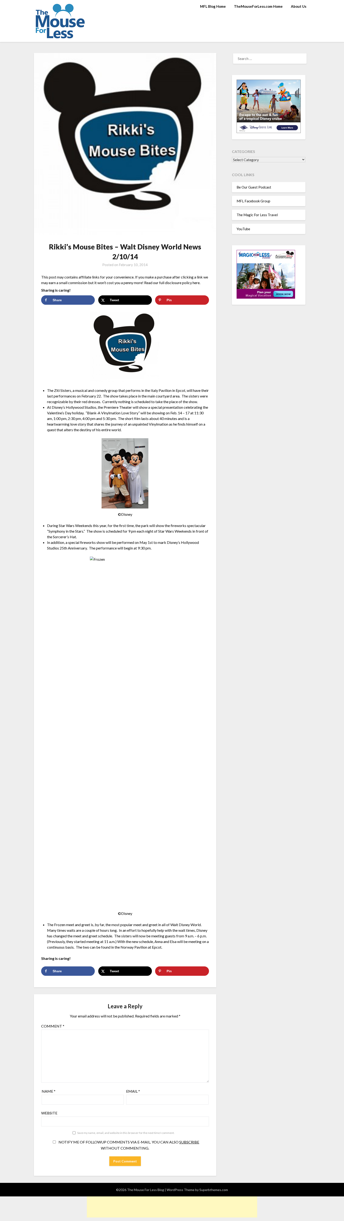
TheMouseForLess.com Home (258, 6)
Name (48, 1091)
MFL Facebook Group (253, 201)
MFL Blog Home (213, 6)
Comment (52, 1026)
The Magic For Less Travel (257, 215)
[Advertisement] (172, 1206)
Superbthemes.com (213, 1190)
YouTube (243, 229)
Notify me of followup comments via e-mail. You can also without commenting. (128, 1145)
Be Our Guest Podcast (254, 187)
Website (49, 1113)
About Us (298, 6)
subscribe (189, 1142)
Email (133, 1091)
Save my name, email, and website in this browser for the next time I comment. (126, 1133)
